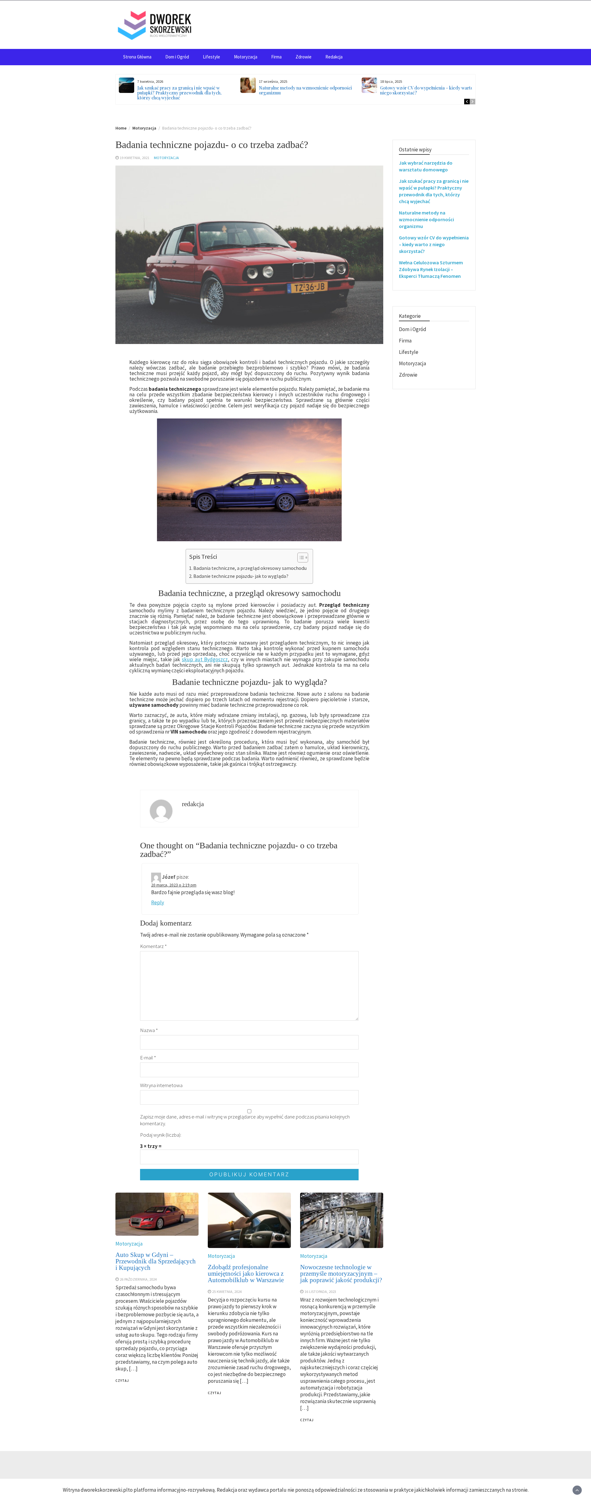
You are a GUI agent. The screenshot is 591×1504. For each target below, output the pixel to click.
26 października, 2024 (138, 1279)
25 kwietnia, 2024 (227, 1291)
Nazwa (149, 1030)
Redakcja (334, 57)
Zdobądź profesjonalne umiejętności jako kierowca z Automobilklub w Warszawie (246, 1273)
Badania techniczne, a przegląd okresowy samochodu (250, 568)
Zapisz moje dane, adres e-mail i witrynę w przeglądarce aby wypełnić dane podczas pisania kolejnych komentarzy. (245, 1120)
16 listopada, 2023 (320, 1291)
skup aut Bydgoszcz (205, 659)
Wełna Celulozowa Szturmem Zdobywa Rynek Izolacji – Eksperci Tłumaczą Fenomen (431, 269)
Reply (157, 902)
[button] (300, 558)
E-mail (148, 1057)
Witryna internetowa (161, 1085)
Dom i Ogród (177, 57)
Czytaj (122, 1380)
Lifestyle (211, 57)
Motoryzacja (245, 57)
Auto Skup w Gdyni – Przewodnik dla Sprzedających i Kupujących (155, 1261)
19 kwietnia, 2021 (134, 157)
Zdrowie (304, 57)
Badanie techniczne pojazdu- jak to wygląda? (240, 576)
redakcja (193, 804)
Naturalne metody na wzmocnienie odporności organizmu (305, 90)
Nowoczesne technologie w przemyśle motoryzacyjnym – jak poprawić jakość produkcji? (341, 1273)
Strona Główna (137, 57)
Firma (276, 57)
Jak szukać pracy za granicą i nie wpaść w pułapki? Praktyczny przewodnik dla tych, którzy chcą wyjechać (179, 93)
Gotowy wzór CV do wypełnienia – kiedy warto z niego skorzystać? (428, 90)
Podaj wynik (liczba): (160, 1134)
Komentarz (153, 946)
